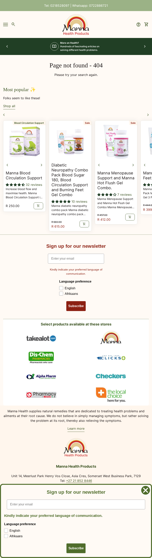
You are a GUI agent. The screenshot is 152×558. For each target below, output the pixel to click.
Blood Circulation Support (29, 122)
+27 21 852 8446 (79, 481)
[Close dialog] (145, 490)
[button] (16, 185)
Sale (87, 122)
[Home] (76, 24)
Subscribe (76, 306)
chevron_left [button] (7, 46)
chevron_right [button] (144, 46)
